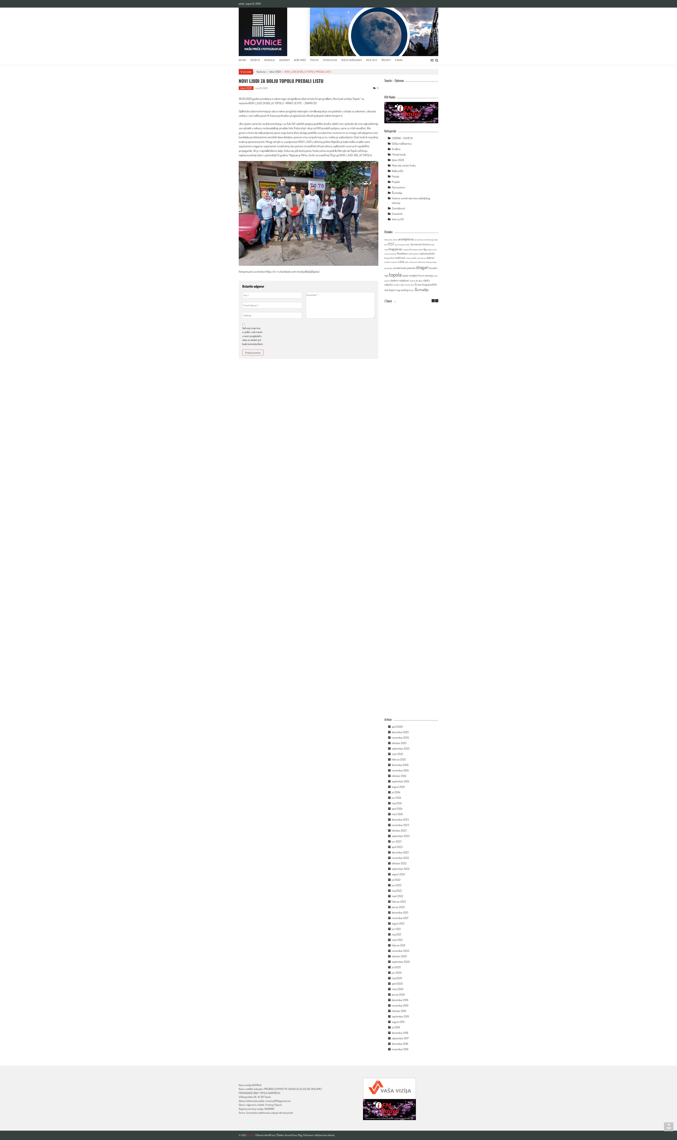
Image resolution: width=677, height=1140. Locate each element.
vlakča (426, 280)
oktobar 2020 (399, 956)
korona (426, 244)
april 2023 (397, 847)
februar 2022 (399, 901)
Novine (242, 60)
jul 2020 (396, 967)
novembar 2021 (400, 918)
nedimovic (400, 257)
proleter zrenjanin (390, 262)
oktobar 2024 (399, 776)
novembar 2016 (400, 1049)
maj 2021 (396, 934)
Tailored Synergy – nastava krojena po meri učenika (406, 415)
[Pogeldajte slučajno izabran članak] (432, 60)
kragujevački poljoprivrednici (413, 249)
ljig (425, 249)
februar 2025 (399, 759)
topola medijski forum (413, 275)
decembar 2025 (400, 732)
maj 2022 (397, 890)
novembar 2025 (400, 737)
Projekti (386, 60)
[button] (436, 300)
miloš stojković (413, 254)
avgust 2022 (398, 874)
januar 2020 (398, 994)
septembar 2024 (400, 781)
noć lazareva (421, 258)
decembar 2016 (400, 1043)
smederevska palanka (404, 268)
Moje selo (371, 60)
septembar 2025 (401, 748)
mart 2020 (397, 989)
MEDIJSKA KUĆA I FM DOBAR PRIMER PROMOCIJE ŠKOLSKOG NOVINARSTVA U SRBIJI (406, 525)
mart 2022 (397, 896)
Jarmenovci (416, 244)
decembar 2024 (400, 765)
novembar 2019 (400, 1005)
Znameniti (284, 60)
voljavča (388, 284)
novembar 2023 (400, 825)
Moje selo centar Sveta (404, 165)
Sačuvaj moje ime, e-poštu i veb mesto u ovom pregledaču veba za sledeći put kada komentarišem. (252, 336)
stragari (422, 267)
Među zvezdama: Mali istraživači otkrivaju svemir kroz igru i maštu (406, 377)
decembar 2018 (400, 1033)
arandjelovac (406, 239)
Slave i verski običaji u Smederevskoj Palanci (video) (406, 670)
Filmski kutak (330, 60)
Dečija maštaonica (401, 143)
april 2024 (397, 808)
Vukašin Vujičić (398, 285)
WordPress (270, 1135)
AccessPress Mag (293, 1135)
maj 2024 (397, 803)
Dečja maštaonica (351, 60)
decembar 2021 (400, 912)
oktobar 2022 (399, 863)
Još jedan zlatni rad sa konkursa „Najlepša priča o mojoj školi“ (406, 565)
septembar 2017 (400, 1038)
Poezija (314, 60)
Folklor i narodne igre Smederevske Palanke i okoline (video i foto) (406, 486)
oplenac (430, 257)
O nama (399, 60)
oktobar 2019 (399, 1011)
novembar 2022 (400, 858)
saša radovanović (411, 262)
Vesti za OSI (398, 219)
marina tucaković (390, 254)
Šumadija (269, 60)
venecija (429, 275)
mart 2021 (397, 940)
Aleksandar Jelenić (391, 239)
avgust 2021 (398, 923)
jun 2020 (397, 972)
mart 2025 (397, 754)
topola (395, 274)
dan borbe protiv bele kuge (424, 239)
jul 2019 (396, 1027)
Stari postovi (398, 187)
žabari (411, 290)
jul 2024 (396, 792)
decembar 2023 (400, 819)
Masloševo (402, 253)
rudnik (401, 261)
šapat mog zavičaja (399, 290)
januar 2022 (398, 907)
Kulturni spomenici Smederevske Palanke (406, 601)
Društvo (255, 60)
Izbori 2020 (275, 71)
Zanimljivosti (398, 208)
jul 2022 (396, 879)
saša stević (421, 262)
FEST (391, 244)
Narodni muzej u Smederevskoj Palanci (406, 451)
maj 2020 (397, 978)
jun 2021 (396, 929)
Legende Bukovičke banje (406, 635)
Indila (408, 244)
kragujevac (395, 249)
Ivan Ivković (329, 1135)
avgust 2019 (398, 1022)
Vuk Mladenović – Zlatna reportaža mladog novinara (406, 708)
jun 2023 (396, 841)
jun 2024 (396, 797)
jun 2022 (396, 885)
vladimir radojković (399, 280)
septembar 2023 (401, 836)
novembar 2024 (400, 770)
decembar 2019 (400, 1000)
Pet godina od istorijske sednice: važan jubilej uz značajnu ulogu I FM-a (406, 340)
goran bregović (400, 244)
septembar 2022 (401, 869)
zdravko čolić (409, 285)
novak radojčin (411, 258)
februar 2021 (398, 945)
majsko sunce (432, 249)
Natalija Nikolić (389, 258)
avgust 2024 (398, 787)
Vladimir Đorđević (416, 281)
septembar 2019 (400, 1016)
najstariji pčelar (427, 253)
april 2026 (397, 726)
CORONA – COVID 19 (402, 138)
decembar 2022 (400, 852)
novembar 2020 (400, 951)
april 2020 (397, 983)
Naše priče (300, 60)
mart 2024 (397, 814)
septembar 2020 (401, 961)
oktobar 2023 (399, 830)
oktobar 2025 (399, 743)
